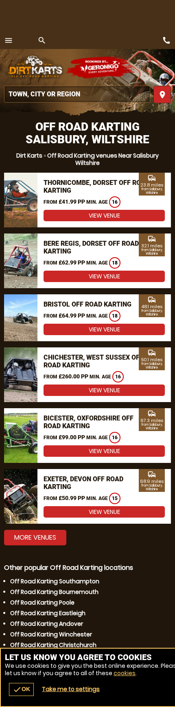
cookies (125, 673)
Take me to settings (71, 689)
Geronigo (100, 67)
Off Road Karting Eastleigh (47, 613)
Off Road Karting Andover (46, 624)
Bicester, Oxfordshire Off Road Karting (88, 422)
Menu (8, 40)
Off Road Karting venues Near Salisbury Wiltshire (103, 159)
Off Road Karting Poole (42, 602)
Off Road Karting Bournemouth (54, 592)
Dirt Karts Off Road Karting (34, 67)
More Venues (35, 537)
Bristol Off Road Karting (87, 304)
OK (21, 689)
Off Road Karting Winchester (51, 634)
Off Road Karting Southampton (54, 581)
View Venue (104, 215)
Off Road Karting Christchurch (53, 645)
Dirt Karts (29, 155)
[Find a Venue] (77, 94)
